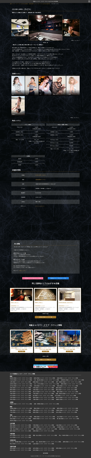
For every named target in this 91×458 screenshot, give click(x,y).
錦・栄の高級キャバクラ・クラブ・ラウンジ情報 (21, 416)
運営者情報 (45, 453)
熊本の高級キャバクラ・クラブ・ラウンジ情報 (46, 429)
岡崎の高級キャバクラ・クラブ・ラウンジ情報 (44, 416)
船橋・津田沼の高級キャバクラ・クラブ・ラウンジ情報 (68, 393)
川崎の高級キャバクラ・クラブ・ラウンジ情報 (43, 389)
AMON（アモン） (15, 302)
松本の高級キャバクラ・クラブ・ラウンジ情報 (43, 450)
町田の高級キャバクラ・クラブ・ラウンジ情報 (67, 385)
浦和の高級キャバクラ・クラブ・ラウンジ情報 (43, 397)
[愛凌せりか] (59, 85)
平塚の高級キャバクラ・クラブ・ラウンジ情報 (20, 393)
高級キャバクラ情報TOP (45, 359)
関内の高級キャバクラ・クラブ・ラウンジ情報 (20, 389)
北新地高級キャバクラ (40, 179)
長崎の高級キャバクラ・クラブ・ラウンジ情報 (43, 430)
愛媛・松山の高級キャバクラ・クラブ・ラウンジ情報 (45, 435)
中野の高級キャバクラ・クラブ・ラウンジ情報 (43, 387)
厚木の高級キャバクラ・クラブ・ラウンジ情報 (20, 391)
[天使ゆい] (18, 105)
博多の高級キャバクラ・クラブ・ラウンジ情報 (20, 425)
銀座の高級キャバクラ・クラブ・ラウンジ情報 (44, 378)
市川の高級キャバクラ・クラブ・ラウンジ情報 (20, 395)
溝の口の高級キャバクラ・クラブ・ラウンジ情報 (44, 391)
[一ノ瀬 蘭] (73, 85)
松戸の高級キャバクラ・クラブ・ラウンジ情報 (65, 395)
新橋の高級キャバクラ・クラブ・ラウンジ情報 (43, 382)
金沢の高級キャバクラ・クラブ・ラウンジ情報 (43, 448)
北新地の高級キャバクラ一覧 (45, 317)
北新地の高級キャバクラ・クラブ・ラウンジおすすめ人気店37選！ (39, 3)
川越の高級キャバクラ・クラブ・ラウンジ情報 (43, 399)
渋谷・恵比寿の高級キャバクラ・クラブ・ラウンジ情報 (46, 380)
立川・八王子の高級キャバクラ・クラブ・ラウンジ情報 (46, 383)
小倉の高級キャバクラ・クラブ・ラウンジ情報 (66, 425)
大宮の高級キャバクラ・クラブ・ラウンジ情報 (20, 397)
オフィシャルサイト (39, 206)
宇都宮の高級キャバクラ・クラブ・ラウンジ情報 (21, 403)
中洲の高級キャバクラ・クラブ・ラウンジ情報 (43, 425)
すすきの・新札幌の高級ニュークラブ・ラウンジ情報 (22, 441)
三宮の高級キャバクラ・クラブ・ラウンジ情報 (20, 412)
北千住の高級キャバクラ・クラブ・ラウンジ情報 (21, 385)
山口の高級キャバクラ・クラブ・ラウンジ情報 (20, 437)
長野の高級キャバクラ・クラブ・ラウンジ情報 (66, 448)
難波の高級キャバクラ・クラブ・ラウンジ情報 (44, 408)
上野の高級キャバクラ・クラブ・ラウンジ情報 (20, 382)
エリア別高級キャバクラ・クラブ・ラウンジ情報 (22, 373)
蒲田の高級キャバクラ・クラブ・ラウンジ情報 (71, 383)
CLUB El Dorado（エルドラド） (42, 302)
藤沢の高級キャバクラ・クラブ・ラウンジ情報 (67, 391)
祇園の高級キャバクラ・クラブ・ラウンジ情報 (43, 410)
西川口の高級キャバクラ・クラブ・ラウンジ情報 (67, 397)
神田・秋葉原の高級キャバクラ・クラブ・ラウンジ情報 (68, 382)
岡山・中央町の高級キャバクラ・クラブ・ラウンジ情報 (71, 435)
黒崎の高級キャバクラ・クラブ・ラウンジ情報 (20, 427)
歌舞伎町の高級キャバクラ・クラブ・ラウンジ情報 (72, 380)
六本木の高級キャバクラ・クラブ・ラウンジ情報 (21, 380)
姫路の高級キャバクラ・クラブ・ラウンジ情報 (43, 412)
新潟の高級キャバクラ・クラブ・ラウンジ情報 (20, 448)
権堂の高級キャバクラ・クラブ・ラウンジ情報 (20, 450)
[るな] (45, 85)
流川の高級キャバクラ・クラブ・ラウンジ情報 (20, 435)
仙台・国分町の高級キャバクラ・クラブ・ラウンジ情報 (48, 441)
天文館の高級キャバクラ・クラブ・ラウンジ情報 (68, 427)
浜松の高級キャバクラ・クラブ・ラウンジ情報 (20, 418)
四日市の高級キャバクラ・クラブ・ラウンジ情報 (21, 420)
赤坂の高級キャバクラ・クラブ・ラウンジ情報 (20, 387)
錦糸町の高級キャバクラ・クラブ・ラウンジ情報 (21, 378)
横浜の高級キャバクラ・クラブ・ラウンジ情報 (66, 389)
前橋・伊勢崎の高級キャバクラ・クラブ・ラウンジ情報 (46, 403)
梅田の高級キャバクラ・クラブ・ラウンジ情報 (67, 408)
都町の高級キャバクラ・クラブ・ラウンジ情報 (20, 430)
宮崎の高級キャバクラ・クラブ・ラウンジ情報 (69, 429)
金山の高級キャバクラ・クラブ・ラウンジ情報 (67, 416)
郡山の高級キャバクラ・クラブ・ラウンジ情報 (20, 443)
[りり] (31, 85)
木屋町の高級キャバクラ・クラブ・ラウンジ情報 (67, 410)
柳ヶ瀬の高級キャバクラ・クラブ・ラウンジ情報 (68, 418)
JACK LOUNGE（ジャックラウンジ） (67, 302)
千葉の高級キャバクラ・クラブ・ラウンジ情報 (43, 393)
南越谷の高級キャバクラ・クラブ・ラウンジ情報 (67, 399)
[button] (43, 42)
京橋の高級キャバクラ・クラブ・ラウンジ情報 (20, 410)
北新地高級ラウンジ (63, 305)
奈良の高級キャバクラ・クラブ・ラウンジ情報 (66, 412)
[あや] (18, 85)
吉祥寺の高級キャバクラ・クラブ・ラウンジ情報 (21, 383)
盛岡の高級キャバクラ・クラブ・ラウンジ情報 (73, 441)
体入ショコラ (22, 270)
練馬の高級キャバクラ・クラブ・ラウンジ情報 (66, 387)
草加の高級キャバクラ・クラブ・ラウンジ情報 (20, 399)
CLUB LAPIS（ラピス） (40, 175)
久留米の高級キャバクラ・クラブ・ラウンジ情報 (44, 427)
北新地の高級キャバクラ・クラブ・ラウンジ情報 (21, 408)
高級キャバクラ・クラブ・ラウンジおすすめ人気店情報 (45, 1)
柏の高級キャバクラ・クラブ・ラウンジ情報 (43, 395)
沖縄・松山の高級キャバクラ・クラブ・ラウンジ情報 (22, 429)
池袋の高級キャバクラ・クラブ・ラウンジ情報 (67, 378)
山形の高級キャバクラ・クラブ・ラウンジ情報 (43, 443)
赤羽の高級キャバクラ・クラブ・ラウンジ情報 (44, 385)
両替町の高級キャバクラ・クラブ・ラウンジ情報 (44, 418)
